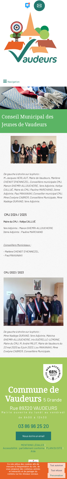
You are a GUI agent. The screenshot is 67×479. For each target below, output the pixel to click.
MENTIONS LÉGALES (32, 444)
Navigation (13, 81)
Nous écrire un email (33, 435)
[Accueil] (33, 20)
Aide (33, 451)
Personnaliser (56, 475)
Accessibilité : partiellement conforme (24, 448)
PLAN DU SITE (54, 448)
